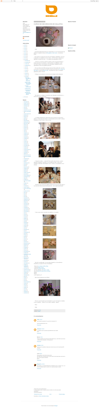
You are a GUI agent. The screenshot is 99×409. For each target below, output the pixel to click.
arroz (25, 107)
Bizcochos (26, 123)
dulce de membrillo (27, 156)
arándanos (26, 105)
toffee (25, 276)
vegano (25, 287)
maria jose (39, 328)
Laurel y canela (46, 269)
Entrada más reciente (38, 394)
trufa (25, 279)
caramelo (25, 137)
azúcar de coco (26, 110)
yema (25, 288)
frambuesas (26, 162)
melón (25, 206)
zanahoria (26, 292)
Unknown (39, 345)
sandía (25, 264)
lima (24, 195)
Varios (25, 284)
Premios (25, 250)
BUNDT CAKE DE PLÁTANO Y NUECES (28, 83)
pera (25, 240)
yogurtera (25, 291)
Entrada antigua (62, 394)
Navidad (25, 222)
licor (24, 193)
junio (26, 68)
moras (25, 214)
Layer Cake (26, 187)
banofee (25, 115)
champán (25, 144)
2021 (25, 46)
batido (25, 117)
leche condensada (27, 188)
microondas (26, 211)
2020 (25, 48)
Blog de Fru (39, 364)
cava (25, 139)
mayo (26, 70)
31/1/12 (40, 319)
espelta (25, 160)
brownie (25, 127)
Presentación (26, 251)
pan (24, 230)
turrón (25, 280)
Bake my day (45, 70)
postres (25, 248)
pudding (25, 252)
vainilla (25, 283)
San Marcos (26, 263)
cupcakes (25, 152)
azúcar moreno (26, 113)
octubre (26, 63)
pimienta (25, 241)
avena (25, 108)
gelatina (25, 169)
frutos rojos (26, 167)
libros (25, 192)
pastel (25, 236)
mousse (25, 215)
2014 (25, 56)
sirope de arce (26, 269)
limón (25, 196)
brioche (25, 126)
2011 (25, 96)
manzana (25, 203)
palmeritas (26, 229)
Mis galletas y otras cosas (52, 52)
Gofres (25, 171)
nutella (25, 226)
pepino (25, 239)
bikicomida (26, 120)
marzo (26, 73)
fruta (25, 165)
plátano (25, 245)
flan (24, 161)
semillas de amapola (26, 266)
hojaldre (25, 179)
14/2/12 (43, 364)
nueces (25, 225)
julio (26, 67)
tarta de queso (26, 270)
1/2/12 (41, 337)
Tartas (25, 273)
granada (25, 173)
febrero (26, 74)
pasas (25, 233)
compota (25, 150)
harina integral (26, 175)
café (24, 130)
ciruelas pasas (26, 149)
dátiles (25, 153)
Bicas (25, 119)
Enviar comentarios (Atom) (44, 396)
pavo (25, 237)
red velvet (25, 260)
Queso (25, 256)
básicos (25, 116)
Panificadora (26, 232)
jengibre (25, 183)
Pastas (25, 234)
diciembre (27, 60)
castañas (25, 138)
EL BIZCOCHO (27, 88)
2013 (25, 57)
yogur (25, 290)
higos (25, 178)
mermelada (26, 208)
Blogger (56, 405)
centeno (25, 141)
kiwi (24, 184)
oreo (25, 228)
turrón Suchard (26, 281)
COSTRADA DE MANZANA (28, 90)
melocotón (26, 204)
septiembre (27, 65)
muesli (25, 217)
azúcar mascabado (27, 111)
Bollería (25, 124)
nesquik (25, 223)
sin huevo (25, 268)
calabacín (25, 133)
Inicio (50, 394)
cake (25, 131)
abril (26, 71)
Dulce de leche (26, 155)
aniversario (26, 104)
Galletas (39, 311)
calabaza (25, 134)
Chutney (25, 146)
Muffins (25, 218)
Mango (25, 201)
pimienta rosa (26, 243)
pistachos (25, 244)
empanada (26, 158)
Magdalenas (26, 199)
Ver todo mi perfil (26, 40)
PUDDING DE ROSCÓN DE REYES (28, 93)
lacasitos (25, 185)
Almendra (25, 101)
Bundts (25, 128)
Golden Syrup (26, 172)
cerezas (25, 142)
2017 (25, 51)
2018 (25, 49)
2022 (25, 45)
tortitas (25, 277)
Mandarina (26, 200)
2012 (25, 59)
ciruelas (25, 148)
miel (24, 212)
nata (25, 221)
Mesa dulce (26, 210)
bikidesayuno (26, 122)
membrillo (26, 207)
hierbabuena (26, 176)
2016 (25, 53)
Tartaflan (25, 272)
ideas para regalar (27, 180)
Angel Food (26, 103)
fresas (25, 164)
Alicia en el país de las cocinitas (44, 271)
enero (26, 76)
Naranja (25, 219)
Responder (39, 325)
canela (25, 135)
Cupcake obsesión (41, 268)
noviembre (27, 62)
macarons (26, 197)
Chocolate (26, 145)
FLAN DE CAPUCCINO (28, 86)
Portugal (25, 247)
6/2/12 (41, 353)
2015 (25, 54)
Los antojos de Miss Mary (43, 266)
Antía (38, 319)
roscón (25, 261)
